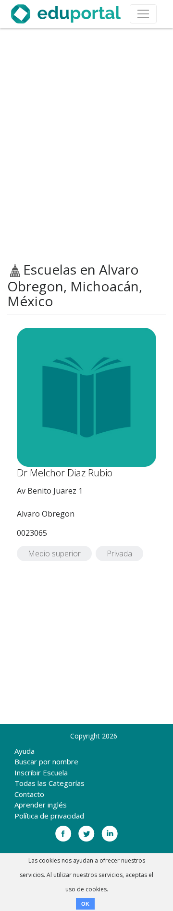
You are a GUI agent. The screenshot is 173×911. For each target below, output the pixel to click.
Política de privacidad (49, 815)
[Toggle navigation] (143, 13)
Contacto (29, 794)
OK (85, 904)
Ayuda (24, 751)
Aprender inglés (40, 804)
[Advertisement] (86, 145)
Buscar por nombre (46, 761)
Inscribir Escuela (41, 772)
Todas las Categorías (49, 783)
